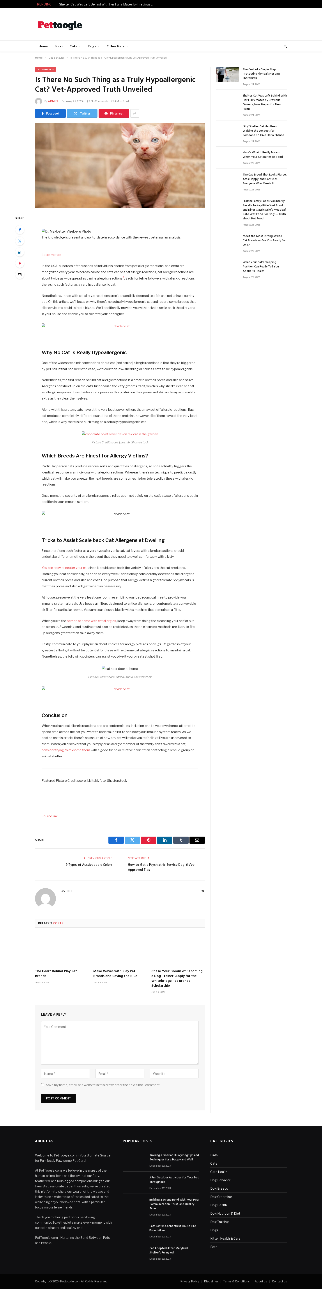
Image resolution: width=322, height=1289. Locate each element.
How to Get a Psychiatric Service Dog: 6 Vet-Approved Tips (161, 867)
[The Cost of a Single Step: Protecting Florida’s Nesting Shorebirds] (227, 74)
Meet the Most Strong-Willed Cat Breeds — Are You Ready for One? (264, 240)
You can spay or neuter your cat (65, 568)
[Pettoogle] (60, 24)
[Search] (285, 46)
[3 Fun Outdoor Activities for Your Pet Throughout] (134, 1182)
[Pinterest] (19, 263)
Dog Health (218, 1205)
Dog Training (219, 1222)
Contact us (279, 1281)
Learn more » (51, 255)
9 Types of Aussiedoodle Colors (89, 865)
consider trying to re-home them (66, 750)
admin (53, 101)
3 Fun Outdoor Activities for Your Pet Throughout (174, 1180)
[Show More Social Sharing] (134, 113)
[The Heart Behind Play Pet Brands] (61, 950)
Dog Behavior (45, 69)
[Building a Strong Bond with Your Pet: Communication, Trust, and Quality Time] (134, 1204)
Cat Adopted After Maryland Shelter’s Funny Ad (168, 1250)
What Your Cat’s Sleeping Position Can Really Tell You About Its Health (261, 266)
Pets (213, 1247)
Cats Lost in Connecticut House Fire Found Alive (172, 1228)
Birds (214, 1155)
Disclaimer (211, 1281)
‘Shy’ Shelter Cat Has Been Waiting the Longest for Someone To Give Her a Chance (263, 131)
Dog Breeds (219, 1188)
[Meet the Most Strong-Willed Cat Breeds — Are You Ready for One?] (227, 241)
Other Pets (115, 46)
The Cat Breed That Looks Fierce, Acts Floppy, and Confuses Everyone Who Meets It (265, 179)
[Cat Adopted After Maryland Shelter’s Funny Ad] (134, 1253)
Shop (59, 46)
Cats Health (219, 1172)
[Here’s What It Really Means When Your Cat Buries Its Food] (227, 157)
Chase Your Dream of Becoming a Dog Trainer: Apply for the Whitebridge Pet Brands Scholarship (177, 978)
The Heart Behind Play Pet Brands (56, 974)
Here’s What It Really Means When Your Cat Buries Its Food (263, 155)
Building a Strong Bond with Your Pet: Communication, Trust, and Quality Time (174, 1204)
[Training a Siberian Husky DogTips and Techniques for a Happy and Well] (134, 1160)
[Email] (19, 274)
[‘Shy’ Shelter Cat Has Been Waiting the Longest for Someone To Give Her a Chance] (227, 131)
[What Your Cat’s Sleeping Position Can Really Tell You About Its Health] (227, 267)
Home (43, 46)
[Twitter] (19, 241)
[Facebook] (19, 229)
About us (261, 1281)
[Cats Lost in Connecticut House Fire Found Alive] (134, 1231)
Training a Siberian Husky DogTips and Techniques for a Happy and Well (174, 1157)
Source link (50, 816)
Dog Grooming (221, 1197)
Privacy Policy (189, 1281)
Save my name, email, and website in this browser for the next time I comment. (103, 1085)
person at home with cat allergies (91, 621)
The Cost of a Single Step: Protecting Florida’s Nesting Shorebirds (261, 74)
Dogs (92, 46)
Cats (73, 46)
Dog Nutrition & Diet (225, 1213)
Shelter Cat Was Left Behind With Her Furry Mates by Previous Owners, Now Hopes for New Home (108, 4)
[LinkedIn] (19, 252)
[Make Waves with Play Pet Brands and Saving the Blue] (120, 950)
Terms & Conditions (236, 1281)
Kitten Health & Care (225, 1238)
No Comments (99, 101)
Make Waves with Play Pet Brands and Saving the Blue (115, 974)
